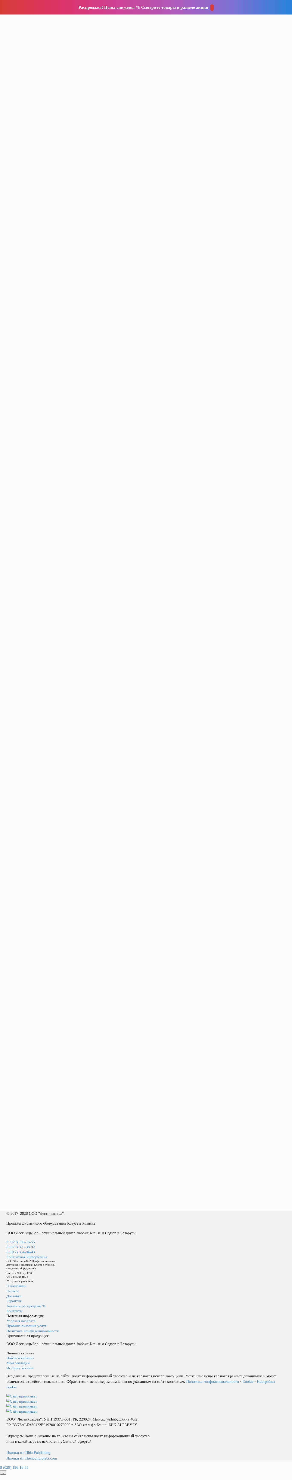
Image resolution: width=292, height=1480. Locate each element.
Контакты (14, 1311)
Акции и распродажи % (26, 1306)
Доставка (14, 1296)
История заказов (20, 1368)
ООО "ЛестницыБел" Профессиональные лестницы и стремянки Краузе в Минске (121, 17)
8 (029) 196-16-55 (20, 1242)
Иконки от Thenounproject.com (31, 1458)
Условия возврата (20, 1321)
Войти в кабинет (20, 1358)
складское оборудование (116, 24)
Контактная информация (26, 1257)
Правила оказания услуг (26, 1326)
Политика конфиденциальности (32, 1331)
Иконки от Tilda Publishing (28, 1452)
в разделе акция (192, 7)
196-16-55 (78, 15)
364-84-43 (78, 26)
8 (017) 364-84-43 (20, 1252)
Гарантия (14, 1301)
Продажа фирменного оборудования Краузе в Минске (50, 1223)
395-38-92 (78, 21)
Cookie (248, 1381)
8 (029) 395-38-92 (20, 1247)
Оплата (12, 1291)
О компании (16, 1286)
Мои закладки (18, 1363)
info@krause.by (84, 32)
